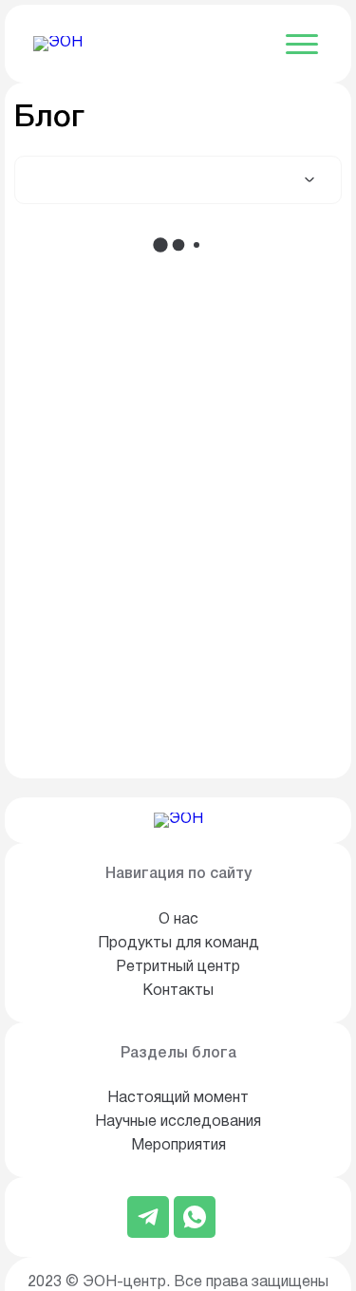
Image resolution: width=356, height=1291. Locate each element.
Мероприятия (178, 1145)
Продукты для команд (178, 943)
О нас (178, 919)
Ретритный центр (178, 967)
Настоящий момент (178, 1098)
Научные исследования (178, 1122)
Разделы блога (178, 1053)
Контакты (178, 991)
